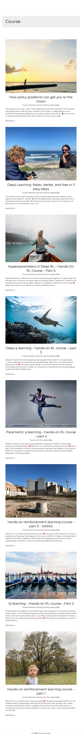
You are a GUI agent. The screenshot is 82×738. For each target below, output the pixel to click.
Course (25, 105)
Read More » (10, 121)
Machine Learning (36, 105)
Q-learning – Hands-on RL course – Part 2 (41, 604)
